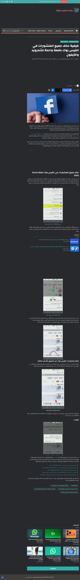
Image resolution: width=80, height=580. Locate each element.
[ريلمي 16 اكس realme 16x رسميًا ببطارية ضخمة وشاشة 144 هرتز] (35, 551)
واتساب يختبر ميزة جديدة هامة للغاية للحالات (35, 540)
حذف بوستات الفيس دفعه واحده (67, 489)
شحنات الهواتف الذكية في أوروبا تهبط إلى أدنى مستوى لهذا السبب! (72, 540)
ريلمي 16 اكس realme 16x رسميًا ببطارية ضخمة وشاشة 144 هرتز (36, 558)
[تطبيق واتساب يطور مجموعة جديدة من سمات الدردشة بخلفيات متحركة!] (53, 551)
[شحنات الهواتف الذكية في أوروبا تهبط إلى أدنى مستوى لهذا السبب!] (71, 533)
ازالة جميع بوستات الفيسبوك (59, 485)
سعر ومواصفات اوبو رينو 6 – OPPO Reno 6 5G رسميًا (63, 465)
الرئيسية (76, 37)
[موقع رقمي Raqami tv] (67, 9)
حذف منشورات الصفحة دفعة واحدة (44, 489)
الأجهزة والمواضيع (68, 31)
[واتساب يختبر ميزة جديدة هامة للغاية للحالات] (35, 533)
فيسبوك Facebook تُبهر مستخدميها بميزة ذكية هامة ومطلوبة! (53, 240)
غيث (75, 86)
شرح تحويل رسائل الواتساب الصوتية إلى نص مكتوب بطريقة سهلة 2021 (58, 475)
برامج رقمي (58, 31)
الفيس (55, 457)
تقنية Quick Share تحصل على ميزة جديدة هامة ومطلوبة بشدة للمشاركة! (72, 558)
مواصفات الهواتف (41, 31)
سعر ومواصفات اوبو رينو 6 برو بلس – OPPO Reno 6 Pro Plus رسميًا (59, 468)
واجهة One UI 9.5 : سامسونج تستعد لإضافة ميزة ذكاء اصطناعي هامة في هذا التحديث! (41, 1)
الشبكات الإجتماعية (60, 37)
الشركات (50, 31)
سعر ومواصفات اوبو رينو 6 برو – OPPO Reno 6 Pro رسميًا (62, 470)
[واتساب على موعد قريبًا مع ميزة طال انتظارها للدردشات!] (53, 533)
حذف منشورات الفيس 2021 (69, 492)
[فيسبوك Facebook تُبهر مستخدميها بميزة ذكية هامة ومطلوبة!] (74, 241)
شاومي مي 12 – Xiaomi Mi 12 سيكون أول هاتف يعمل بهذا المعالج (59, 472)
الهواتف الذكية (64, 42)
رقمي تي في (28, 577)
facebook (74, 485)
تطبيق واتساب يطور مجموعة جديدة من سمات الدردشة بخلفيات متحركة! (54, 558)
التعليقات (53, 568)
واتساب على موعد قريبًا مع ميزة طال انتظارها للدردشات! (53, 540)
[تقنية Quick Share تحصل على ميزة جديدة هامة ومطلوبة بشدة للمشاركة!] (71, 551)
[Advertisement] (26, 16)
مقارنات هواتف (31, 31)
